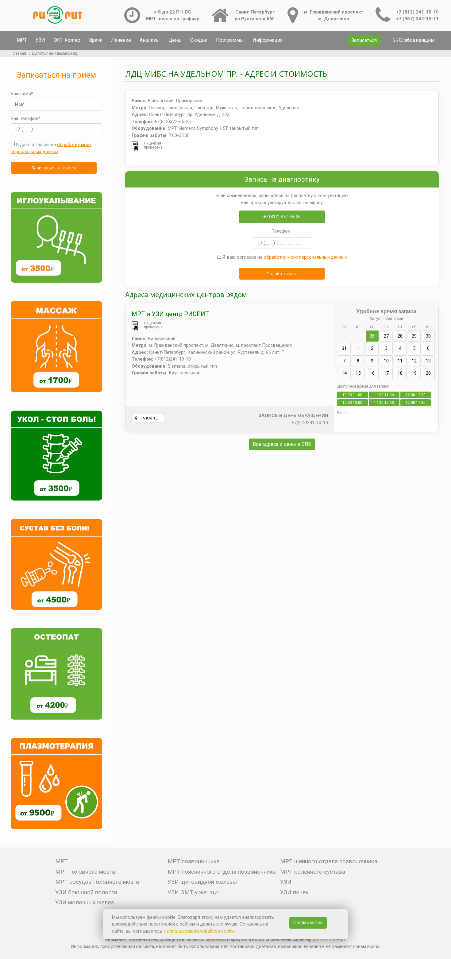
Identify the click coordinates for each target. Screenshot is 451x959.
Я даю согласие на (51, 148)
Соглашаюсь (308, 923)
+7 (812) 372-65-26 (282, 216)
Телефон (281, 231)
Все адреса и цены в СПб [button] (282, 444)
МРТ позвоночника (194, 861)
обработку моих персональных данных (305, 257)
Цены (175, 40)
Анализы (150, 40)
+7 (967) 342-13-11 (417, 18)
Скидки (198, 40)
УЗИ (40, 40)
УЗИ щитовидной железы (202, 881)
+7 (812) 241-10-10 (417, 12)
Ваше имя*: (22, 93)
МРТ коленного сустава (312, 871)
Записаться (364, 40)
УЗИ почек (294, 892)
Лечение (121, 40)
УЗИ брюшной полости (86, 892)
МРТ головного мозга (85, 871)
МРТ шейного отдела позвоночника (328, 861)
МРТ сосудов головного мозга (97, 881)
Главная (19, 53)
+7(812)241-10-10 (309, 422)
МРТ (22, 40)
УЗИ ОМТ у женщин (194, 892)
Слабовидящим (416, 40)
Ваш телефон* (25, 118)
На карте (148, 418)
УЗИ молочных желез (84, 902)
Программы (230, 40)
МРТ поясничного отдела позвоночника (222, 871)
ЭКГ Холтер (67, 40)
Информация (267, 40)
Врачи (95, 40)
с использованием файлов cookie (199, 931)
